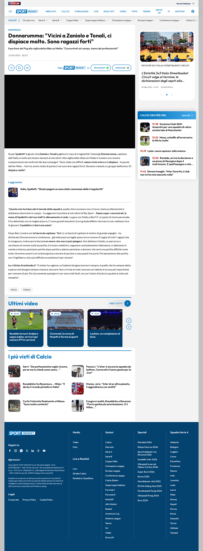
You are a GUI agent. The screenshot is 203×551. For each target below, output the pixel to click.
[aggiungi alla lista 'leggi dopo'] (19, 68)
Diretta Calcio (79, 473)
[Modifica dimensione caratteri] (27, 68)
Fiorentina (175, 461)
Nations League (113, 518)
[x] (27, 450)
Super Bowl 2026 (146, 471)
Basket (108, 509)
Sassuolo (174, 518)
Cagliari (174, 451)
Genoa (173, 470)
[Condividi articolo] (11, 68)
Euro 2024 (143, 500)
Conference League (115, 475)
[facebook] (9, 450)
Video (76, 442)
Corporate (13, 499)
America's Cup (112, 513)
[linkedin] (32, 450)
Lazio (172, 485)
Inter (172, 475)
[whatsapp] (21, 450)
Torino (173, 523)
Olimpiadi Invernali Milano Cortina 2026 (148, 465)
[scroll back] (128, 320)
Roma (173, 513)
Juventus (174, 480)
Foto (75, 447)
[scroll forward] (128, 326)
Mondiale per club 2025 (149, 481)
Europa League (112, 470)
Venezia (174, 532)
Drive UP (109, 537)
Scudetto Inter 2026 (147, 459)
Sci (106, 528)
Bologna (174, 447)
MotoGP (109, 499)
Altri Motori (111, 504)
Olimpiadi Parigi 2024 (148, 495)
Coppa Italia (111, 461)
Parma (173, 509)
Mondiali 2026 (145, 442)
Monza (173, 499)
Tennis (108, 523)
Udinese (174, 528)
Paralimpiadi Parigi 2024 (150, 490)
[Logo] (27, 11)
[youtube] (44, 450)
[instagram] (15, 450)
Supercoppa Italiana (115, 485)
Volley (108, 532)
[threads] (38, 450)
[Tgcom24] (14, 3)
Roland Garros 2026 (148, 447)
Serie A (108, 451)
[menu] (10, 11)
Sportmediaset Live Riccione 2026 (147, 453)
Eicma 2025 (143, 476)
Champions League (114, 466)
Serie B (108, 456)
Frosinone (175, 466)
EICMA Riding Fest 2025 (150, 486)
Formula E (110, 494)
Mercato (109, 447)
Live (75, 468)
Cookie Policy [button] (46, 499)
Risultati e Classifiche (83, 478)
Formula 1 (110, 489)
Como (173, 456)
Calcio (108, 442)
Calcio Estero (111, 480)
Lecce (173, 489)
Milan (173, 494)
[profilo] (193, 11)
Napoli (173, 504)
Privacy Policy (29, 499)
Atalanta (174, 442)
